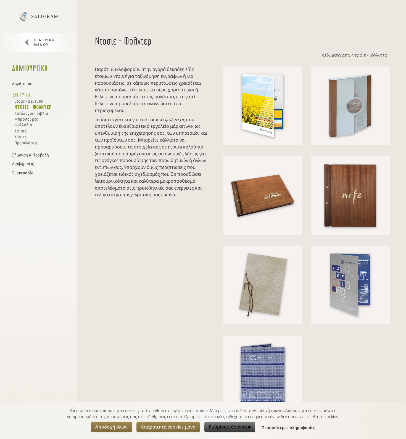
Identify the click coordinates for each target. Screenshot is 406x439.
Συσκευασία (22, 172)
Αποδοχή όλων (111, 427)
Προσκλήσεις (26, 142)
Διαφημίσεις (23, 163)
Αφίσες (20, 131)
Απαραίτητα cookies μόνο (168, 427)
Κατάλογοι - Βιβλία (31, 113)
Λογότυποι (21, 83)
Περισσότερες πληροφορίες (288, 427)
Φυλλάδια (23, 124)
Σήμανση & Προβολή (30, 155)
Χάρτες (20, 136)
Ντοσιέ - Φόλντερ (33, 107)
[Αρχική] (23, 16)
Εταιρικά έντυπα (29, 101)
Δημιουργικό (30, 68)
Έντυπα (21, 94)
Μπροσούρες (26, 119)
